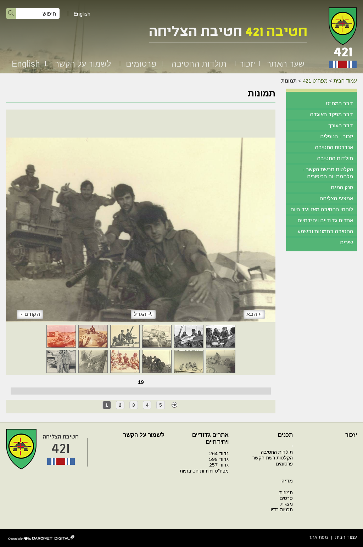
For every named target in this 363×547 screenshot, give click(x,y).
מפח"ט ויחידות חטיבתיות (204, 471)
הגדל (140, 314)
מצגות (286, 504)
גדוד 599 (219, 459)
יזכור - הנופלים (336, 136)
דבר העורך (340, 125)
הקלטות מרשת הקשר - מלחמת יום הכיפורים (327, 172)
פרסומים (141, 63)
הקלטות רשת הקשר (272, 458)
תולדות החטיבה (199, 63)
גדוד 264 (219, 453)
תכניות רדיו (282, 509)
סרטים (286, 498)
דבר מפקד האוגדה (331, 114)
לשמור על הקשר (83, 63)
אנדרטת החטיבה (334, 147)
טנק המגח (342, 187)
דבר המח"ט (339, 103)
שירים (346, 242)
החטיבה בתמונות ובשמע (325, 231)
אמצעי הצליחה (336, 198)
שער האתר (286, 63)
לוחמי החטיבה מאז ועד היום (321, 209)
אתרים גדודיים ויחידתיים (325, 220)
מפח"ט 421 (315, 81)
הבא (251, 314)
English (81, 14)
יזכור (247, 63)
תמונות (286, 492)
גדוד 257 (219, 465)
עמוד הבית (345, 81)
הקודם (32, 314)
